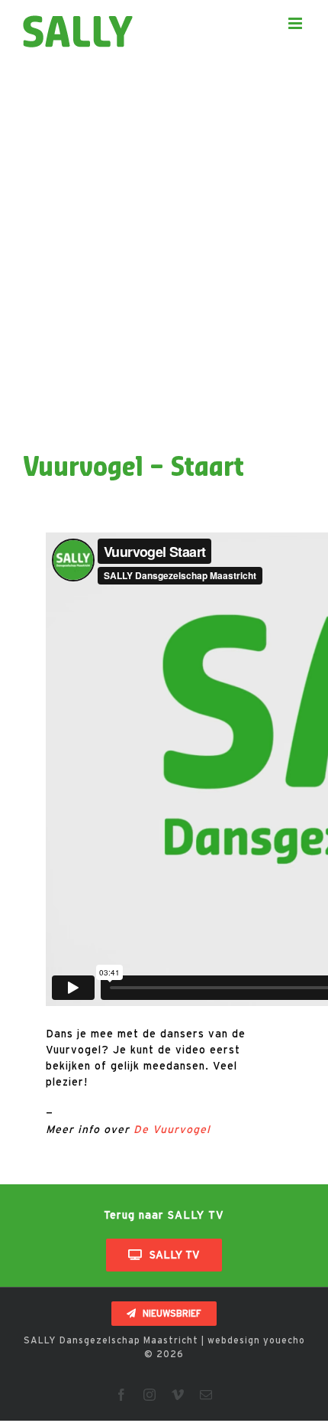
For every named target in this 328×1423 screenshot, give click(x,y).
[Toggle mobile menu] (296, 23)
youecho (284, 1340)
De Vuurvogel (172, 1129)
